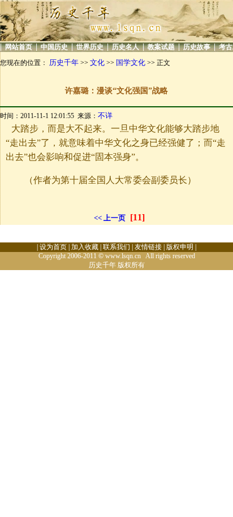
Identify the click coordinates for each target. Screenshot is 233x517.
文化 (97, 62)
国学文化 (130, 62)
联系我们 (116, 247)
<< (97, 218)
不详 (105, 115)
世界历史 (89, 47)
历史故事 (196, 47)
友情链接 (148, 247)
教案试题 (161, 47)
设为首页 (53, 247)
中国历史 (54, 47)
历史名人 (125, 47)
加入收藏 (84, 247)
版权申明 (179, 247)
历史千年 (64, 62)
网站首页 (18, 47)
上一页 (114, 218)
